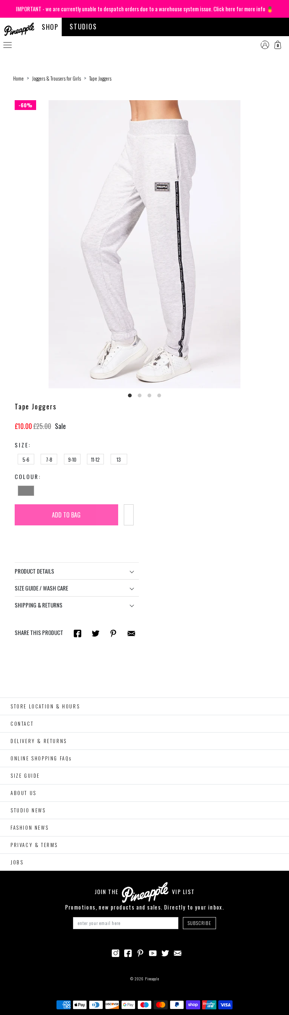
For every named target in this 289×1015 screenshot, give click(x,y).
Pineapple (152, 978)
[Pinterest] (140, 952)
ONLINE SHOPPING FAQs (41, 758)
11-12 (95, 459)
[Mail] (131, 632)
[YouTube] (153, 952)
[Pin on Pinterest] (113, 632)
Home (18, 78)
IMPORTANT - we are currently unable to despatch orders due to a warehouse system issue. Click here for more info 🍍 (145, 9)
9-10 (72, 459)
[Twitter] (165, 952)
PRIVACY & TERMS (34, 845)
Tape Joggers (100, 78)
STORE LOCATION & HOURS (45, 706)
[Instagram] (115, 952)
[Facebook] (128, 952)
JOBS (17, 862)
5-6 (26, 459)
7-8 (49, 459)
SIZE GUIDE (25, 775)
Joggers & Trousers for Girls (56, 78)
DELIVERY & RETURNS (39, 741)
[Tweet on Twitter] (95, 632)
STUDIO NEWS (28, 810)
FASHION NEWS (30, 827)
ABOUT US (24, 793)
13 (119, 459)
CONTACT (22, 723)
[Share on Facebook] (77, 632)
